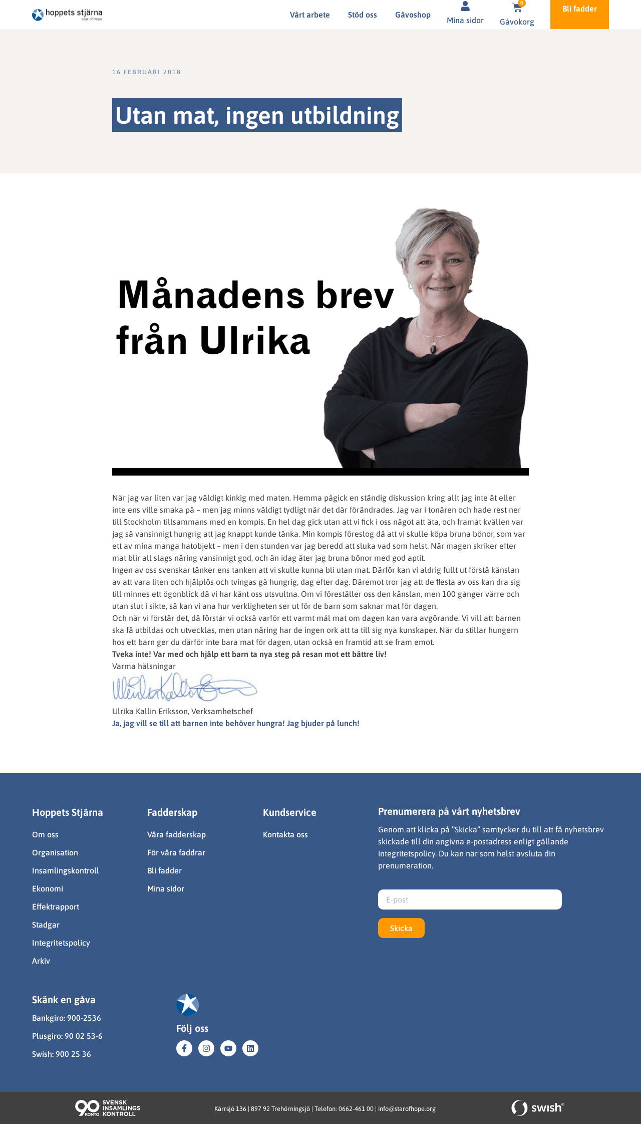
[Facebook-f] (184, 1048)
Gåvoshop (413, 14)
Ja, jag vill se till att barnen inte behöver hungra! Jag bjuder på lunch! (236, 723)
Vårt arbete (310, 14)
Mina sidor (465, 20)
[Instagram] (206, 1048)
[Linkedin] (250, 1048)
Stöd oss (362, 14)
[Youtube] (228, 1048)
